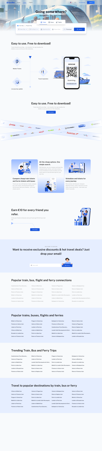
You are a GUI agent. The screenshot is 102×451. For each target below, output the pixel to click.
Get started (51, 112)
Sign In (90, 2)
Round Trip (29, 25)
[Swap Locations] (28, 29)
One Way (21, 25)
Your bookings (82, 2)
